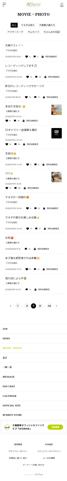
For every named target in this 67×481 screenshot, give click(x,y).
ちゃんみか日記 (52, 32)
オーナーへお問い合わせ (33, 465)
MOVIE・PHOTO (12, 348)
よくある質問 (49, 458)
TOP (5, 328)
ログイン (61, 4)
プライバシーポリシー (18, 451)
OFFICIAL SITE (12, 405)
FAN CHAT (9, 386)
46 (49, 306)
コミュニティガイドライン (49, 451)
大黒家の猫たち (47, 25)
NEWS (6, 338)
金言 (5, 357)
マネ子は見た (28, 25)
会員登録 (55, 427)
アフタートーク (15, 32)
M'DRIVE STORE (12, 414)
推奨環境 (18, 444)
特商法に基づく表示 (18, 458)
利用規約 (49, 444)
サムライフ (33, 32)
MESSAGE (9, 376)
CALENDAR (9, 395)
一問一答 (7, 367)
